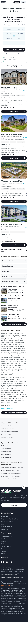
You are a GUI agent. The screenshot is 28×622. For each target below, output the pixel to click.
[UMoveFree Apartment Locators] (6, 491)
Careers (3, 541)
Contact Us (4, 529)
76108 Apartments (6, 445)
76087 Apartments (6, 454)
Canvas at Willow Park (11, 134)
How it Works (5, 516)
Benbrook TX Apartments (7, 437)
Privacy (3, 549)
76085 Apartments (6, 448)
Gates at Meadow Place (12, 181)
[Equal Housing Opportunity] (17, 491)
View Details (14, 111)
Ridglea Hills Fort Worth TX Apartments (11, 473)
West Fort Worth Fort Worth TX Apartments (12, 467)
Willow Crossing (9, 88)
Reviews (3, 544)
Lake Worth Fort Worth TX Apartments (10, 476)
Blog (2, 524)
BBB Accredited (5, 554)
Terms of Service (6, 546)
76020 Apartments (6, 457)
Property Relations (6, 526)
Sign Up (17, 2)
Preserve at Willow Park (12, 224)
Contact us (14, 505)
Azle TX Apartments (6, 434)
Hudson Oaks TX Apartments (8, 426)
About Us (4, 539)
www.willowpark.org (7, 408)
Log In (23, 2)
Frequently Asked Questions (9, 519)
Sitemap (3, 551)
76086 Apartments (6, 451)
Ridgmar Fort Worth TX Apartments (10, 470)
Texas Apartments (6, 536)
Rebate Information (7, 521)
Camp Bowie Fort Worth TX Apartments (11, 479)
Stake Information (5, 585)
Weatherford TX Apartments (8, 428)
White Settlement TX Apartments (9, 431)
